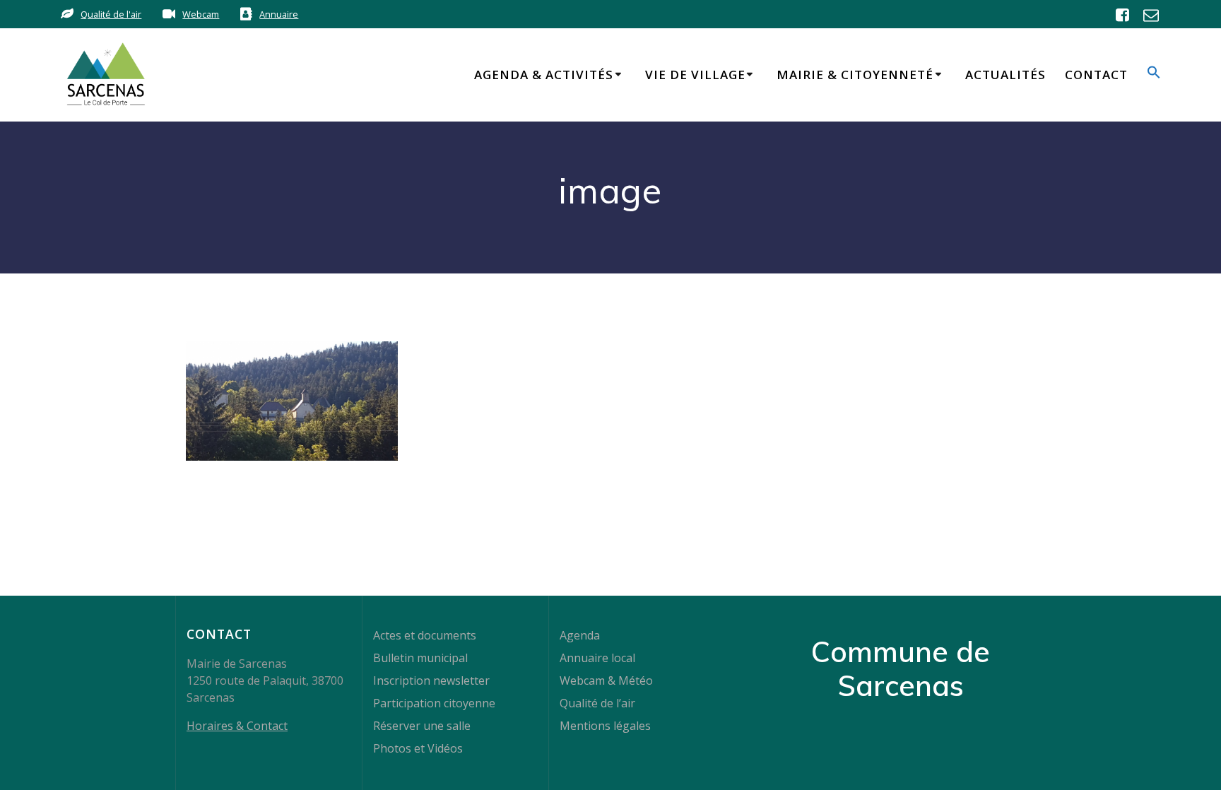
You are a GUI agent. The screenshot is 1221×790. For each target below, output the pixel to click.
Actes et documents (424, 635)
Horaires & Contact (237, 725)
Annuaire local (597, 658)
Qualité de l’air (597, 703)
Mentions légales (605, 725)
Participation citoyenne (434, 703)
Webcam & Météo (606, 680)
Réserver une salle (422, 725)
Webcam (200, 14)
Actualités (1005, 74)
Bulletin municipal (420, 658)
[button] (1154, 74)
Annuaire (278, 14)
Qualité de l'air (111, 14)
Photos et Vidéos (418, 748)
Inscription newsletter (431, 680)
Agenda (580, 635)
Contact (1096, 74)
